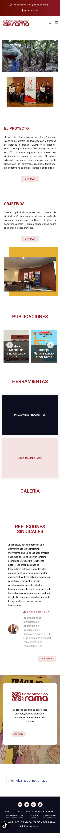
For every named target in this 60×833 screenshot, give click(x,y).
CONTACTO (50, 815)
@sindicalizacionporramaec (28, 780)
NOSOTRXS (24, 811)
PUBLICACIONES (44, 811)
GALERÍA (33, 815)
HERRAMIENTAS (14, 815)
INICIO (8, 811)
